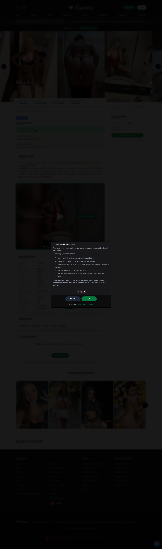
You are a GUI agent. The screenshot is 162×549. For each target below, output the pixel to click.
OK (89, 299)
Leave (73, 299)
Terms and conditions (85, 304)
